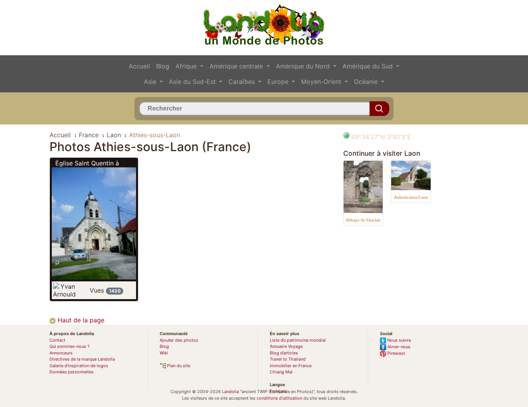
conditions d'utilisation (279, 398)
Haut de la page (80, 320)
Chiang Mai (281, 372)
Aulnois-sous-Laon (411, 197)
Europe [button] (278, 81)
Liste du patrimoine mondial (298, 340)
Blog (162, 66)
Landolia (230, 391)
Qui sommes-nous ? (69, 346)
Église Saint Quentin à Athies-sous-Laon (113, 163)
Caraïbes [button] (242, 81)
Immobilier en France (291, 365)
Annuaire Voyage (286, 346)
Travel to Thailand (288, 359)
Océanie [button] (367, 81)
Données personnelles (71, 372)
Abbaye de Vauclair (363, 220)
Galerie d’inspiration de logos (78, 365)
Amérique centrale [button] (237, 66)
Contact (57, 340)
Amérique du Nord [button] (304, 66)
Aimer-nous (398, 346)
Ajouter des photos (179, 340)
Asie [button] (151, 81)
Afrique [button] (187, 66)
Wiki (164, 353)
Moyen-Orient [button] (322, 81)
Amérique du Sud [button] (368, 66)
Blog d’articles (284, 353)
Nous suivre (398, 340)
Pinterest (395, 353)
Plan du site (178, 365)
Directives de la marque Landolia (82, 359)
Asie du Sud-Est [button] (193, 81)
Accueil (139, 66)
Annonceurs (61, 353)
